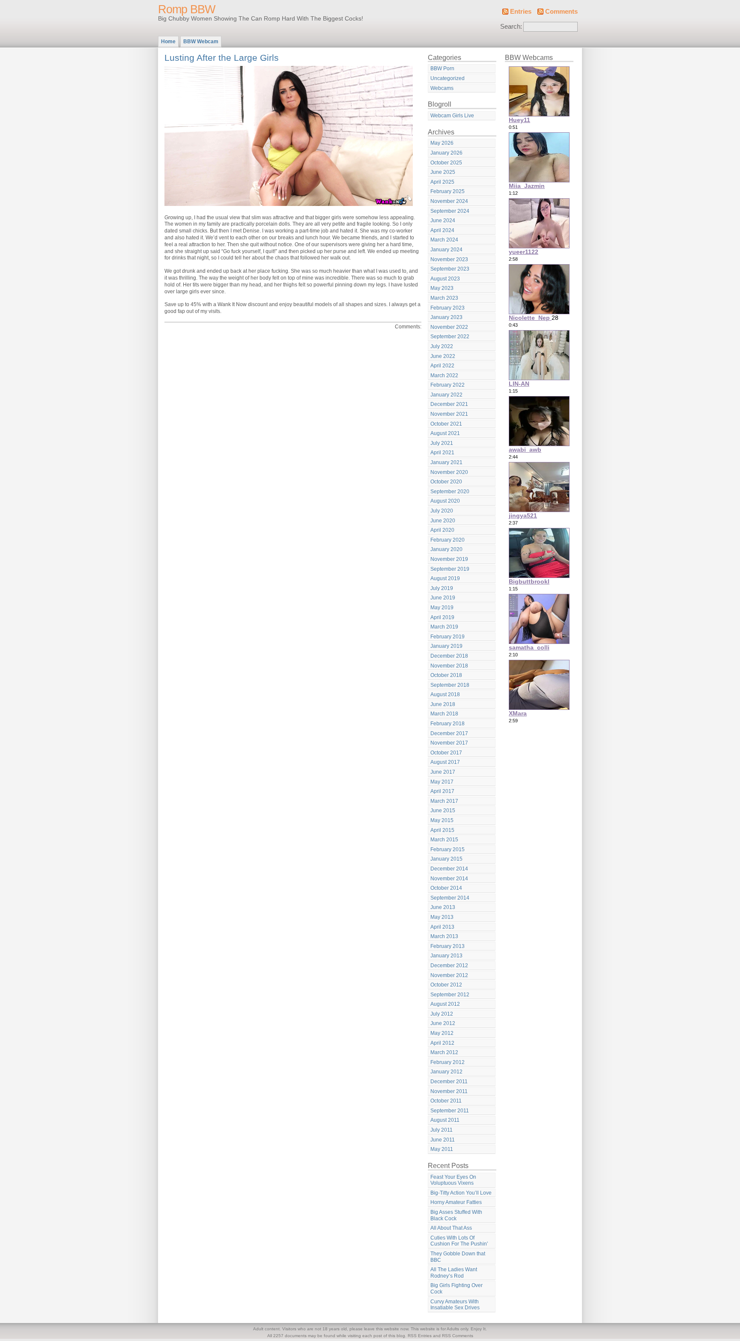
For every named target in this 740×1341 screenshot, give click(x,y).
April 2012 (442, 1043)
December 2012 (449, 965)
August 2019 (445, 578)
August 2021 (445, 433)
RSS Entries (420, 1335)
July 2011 (441, 1130)
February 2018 (447, 724)
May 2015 (442, 820)
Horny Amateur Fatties (456, 1202)
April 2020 (442, 530)
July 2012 (441, 1014)
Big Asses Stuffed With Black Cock (456, 1215)
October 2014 (446, 888)
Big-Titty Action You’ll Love (461, 1193)
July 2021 (441, 443)
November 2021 (449, 414)
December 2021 (449, 404)
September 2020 (449, 492)
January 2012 (446, 1072)
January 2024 (446, 250)
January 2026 (446, 153)
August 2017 (445, 762)
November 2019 (449, 559)
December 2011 (449, 1082)
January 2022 (446, 395)
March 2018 (444, 714)
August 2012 (445, 1004)
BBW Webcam (200, 42)
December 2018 (449, 656)
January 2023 (446, 317)
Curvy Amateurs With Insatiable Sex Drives (455, 1305)
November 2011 (449, 1091)
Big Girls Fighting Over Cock (456, 1288)
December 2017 (449, 733)
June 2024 (442, 221)
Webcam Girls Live (452, 116)
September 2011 (449, 1111)
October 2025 (446, 163)
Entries (520, 11)
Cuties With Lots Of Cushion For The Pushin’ (459, 1241)
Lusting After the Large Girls (221, 58)
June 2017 (442, 772)
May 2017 (442, 782)
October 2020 (446, 482)
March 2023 (444, 298)
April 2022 (442, 366)
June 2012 (442, 1023)
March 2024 (444, 240)
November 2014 (449, 879)
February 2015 (447, 849)
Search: (511, 26)
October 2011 (446, 1101)
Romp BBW (186, 9)
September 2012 (449, 995)
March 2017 (444, 801)
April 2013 (442, 927)
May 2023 (442, 288)
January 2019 (446, 646)
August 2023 (445, 279)
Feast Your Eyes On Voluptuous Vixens (453, 1180)
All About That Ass (451, 1228)
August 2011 (445, 1120)
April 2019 (442, 617)
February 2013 (447, 946)
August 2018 (445, 694)
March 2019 (444, 627)
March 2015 (444, 840)
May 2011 (441, 1149)
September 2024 (449, 211)
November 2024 (449, 201)
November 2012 (449, 975)
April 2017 (442, 791)
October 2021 (446, 424)
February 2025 (447, 191)
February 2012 (447, 1062)
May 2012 (442, 1033)
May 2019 (442, 608)
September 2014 (449, 898)
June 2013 (442, 907)
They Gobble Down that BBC (457, 1257)
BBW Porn (442, 69)
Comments (561, 11)
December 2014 (449, 869)
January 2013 (446, 956)
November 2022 (449, 327)
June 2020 (442, 521)
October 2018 (446, 675)
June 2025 (442, 172)
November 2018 (449, 666)
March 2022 (444, 375)
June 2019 (442, 598)
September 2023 (449, 269)
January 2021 (446, 462)
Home (168, 42)
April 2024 (442, 230)
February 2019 (447, 637)
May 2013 (442, 917)
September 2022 (449, 337)
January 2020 (446, 549)
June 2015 (442, 811)
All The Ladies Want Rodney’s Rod (453, 1272)
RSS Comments (457, 1335)
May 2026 (442, 143)
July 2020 (441, 511)
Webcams (442, 88)
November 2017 (449, 743)
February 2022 (447, 385)
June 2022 (442, 356)
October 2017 (446, 753)
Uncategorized (447, 78)
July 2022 (441, 346)
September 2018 (449, 685)
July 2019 (441, 588)
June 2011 (442, 1140)
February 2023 (447, 308)
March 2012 (444, 1052)
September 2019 (449, 569)
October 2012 (446, 985)
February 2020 (447, 540)
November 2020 (449, 472)
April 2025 (442, 182)
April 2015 (442, 830)
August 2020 (445, 501)
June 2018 (442, 704)
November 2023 (449, 259)
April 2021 (442, 453)
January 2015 (446, 859)
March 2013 (444, 936)
